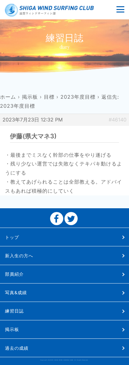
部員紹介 (14, 274)
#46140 (117, 119)
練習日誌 (14, 310)
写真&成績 (16, 292)
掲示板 (30, 97)
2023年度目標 (77, 97)
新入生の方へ (19, 255)
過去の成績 (16, 348)
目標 (49, 97)
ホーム (8, 97)
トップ (12, 237)
